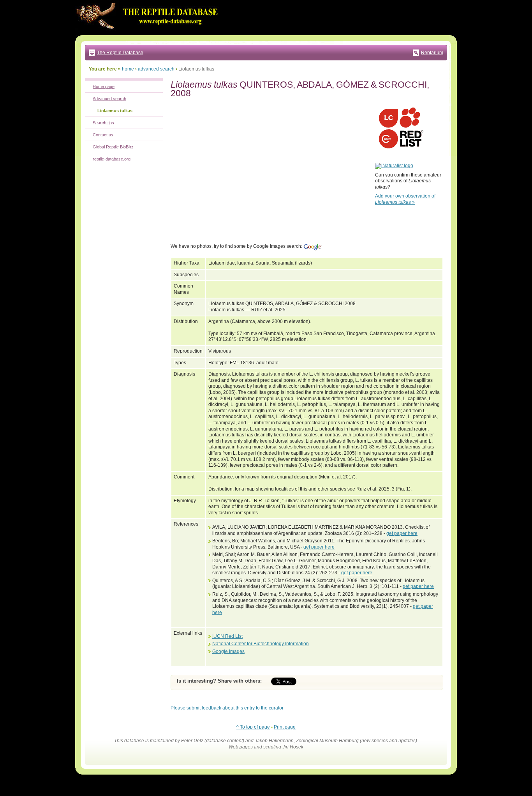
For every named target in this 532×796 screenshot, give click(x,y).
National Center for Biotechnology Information (260, 643)
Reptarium (432, 52)
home (128, 69)
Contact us (103, 134)
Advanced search (109, 98)
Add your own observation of (405, 199)
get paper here (401, 533)
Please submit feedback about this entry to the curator (227, 708)
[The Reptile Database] (149, 33)
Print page (285, 727)
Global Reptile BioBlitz (113, 147)
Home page (104, 86)
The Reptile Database (120, 52)
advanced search (156, 69)
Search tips (103, 122)
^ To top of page (253, 727)
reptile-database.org (111, 159)
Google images (228, 651)
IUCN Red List (227, 636)
